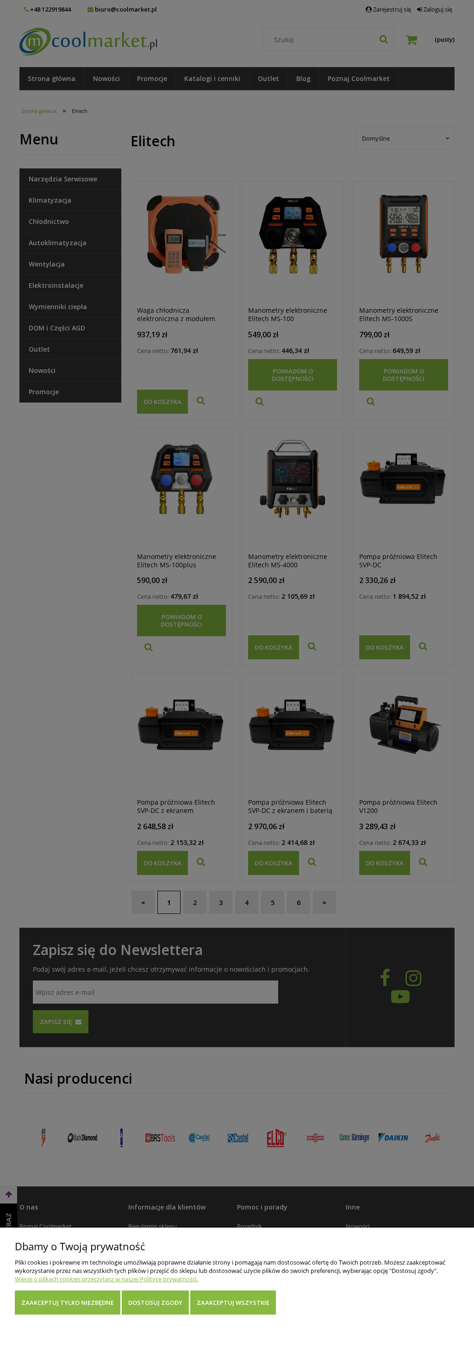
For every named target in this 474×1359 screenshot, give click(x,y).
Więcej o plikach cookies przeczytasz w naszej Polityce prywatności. (106, 1279)
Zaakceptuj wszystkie (233, 1302)
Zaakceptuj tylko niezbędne (67, 1302)
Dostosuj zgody (155, 1302)
